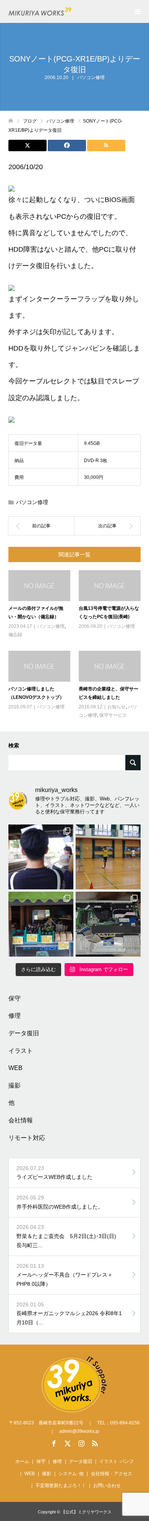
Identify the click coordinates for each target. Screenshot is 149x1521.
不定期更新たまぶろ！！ (61, 1485)
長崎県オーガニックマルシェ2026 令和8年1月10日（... (69, 1313)
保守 (14, 998)
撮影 (14, 1085)
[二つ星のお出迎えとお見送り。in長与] (40, 856)
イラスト (20, 1050)
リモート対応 (26, 1138)
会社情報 (20, 1120)
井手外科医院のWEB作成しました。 (59, 1202)
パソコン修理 (91, 77)
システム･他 (71, 1473)
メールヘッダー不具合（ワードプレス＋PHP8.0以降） (64, 1275)
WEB (15, 1068)
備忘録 (15, 634)
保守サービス (113, 715)
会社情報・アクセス (111, 1473)
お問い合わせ (107, 1485)
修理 (14, 1015)
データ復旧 (23, 1033)
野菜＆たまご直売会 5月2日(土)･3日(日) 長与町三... (68, 1236)
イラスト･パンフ (116, 1461)
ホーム (22, 1461)
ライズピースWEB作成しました (54, 1172)
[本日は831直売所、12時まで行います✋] (40, 924)
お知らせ (116, 707)
